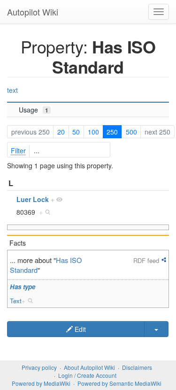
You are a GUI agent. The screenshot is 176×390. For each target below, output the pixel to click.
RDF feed (146, 260)
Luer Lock (32, 199)
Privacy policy (39, 367)
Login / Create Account (87, 375)
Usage (33, 109)
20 (61, 131)
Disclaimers (137, 367)
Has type (22, 286)
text (12, 90)
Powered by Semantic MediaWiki (119, 383)
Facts (17, 243)
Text (16, 300)
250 (112, 131)
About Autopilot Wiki (89, 367)
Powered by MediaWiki (41, 383)
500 (131, 131)
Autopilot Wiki (32, 12)
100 (93, 131)
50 (76, 131)
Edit (79, 329)
